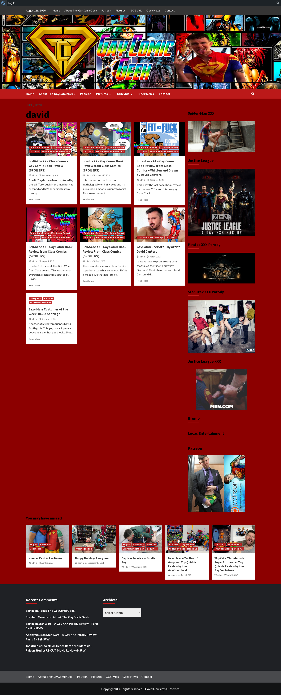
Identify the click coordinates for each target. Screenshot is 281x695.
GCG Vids (136, 10)
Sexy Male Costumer (40, 302)
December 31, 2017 (157, 180)
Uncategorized (84, 548)
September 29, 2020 (49, 175)
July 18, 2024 (232, 575)
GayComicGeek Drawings (150, 237)
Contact (170, 10)
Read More (34, 199)
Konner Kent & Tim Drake (45, 558)
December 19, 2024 (96, 563)
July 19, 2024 (186, 575)
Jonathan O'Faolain (39, 646)
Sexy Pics (152, 548)
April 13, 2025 (47, 563)
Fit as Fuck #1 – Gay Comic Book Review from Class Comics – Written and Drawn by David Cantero (157, 168)
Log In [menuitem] (11, 3)
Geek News (153, 10)
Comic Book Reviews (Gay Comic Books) (50, 147)
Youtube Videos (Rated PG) (56, 151)
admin (34, 175)
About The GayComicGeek (80, 10)
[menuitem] (3, 3)
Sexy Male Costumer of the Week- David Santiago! (48, 311)
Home (56, 10)
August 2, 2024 (140, 567)
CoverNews (153, 689)
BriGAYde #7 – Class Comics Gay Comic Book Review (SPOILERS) (48, 165)
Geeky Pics (35, 298)
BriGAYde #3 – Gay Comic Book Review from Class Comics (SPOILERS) (50, 251)
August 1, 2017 (47, 261)
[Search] (252, 93)
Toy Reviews (187, 544)
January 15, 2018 (102, 175)
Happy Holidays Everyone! (92, 558)
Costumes (45, 544)
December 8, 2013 (48, 319)
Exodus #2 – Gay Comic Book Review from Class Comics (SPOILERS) (103, 165)
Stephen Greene (37, 617)
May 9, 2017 (100, 261)
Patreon (106, 10)
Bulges (33, 544)
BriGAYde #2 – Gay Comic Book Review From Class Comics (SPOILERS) (104, 251)
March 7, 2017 (155, 256)
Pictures (120, 10)
